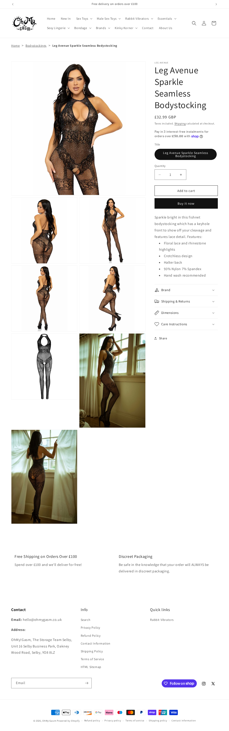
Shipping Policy (92, 651)
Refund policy (92, 720)
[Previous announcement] (13, 4)
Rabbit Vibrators (162, 620)
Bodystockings (36, 46)
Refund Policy (91, 636)
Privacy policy (112, 720)
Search (86, 620)
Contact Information (95, 643)
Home (15, 46)
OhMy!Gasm (49, 720)
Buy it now (186, 203)
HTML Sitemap (91, 667)
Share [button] (163, 338)
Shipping (180, 123)
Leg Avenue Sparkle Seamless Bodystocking (185, 154)
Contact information (184, 720)
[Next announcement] (216, 4)
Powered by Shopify (68, 720)
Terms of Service (92, 659)
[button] (84, 18)
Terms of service (134, 720)
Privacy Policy (90, 628)
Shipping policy (158, 720)
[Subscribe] (86, 683)
